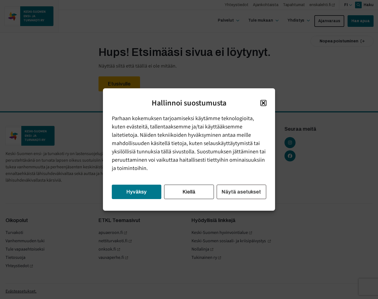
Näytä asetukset (241, 192)
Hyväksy (136, 192)
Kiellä (189, 192)
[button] (263, 103)
